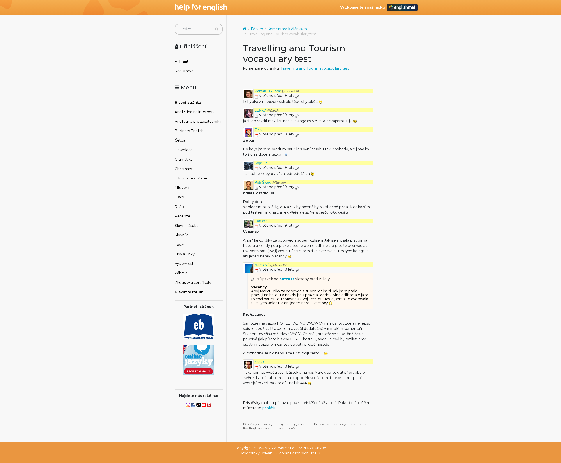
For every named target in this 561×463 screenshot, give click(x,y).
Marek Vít (271, 265)
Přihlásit (181, 61)
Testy (179, 244)
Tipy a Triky (185, 254)
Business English (189, 131)
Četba (180, 140)
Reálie (180, 207)
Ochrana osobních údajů (298, 453)
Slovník (181, 235)
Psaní (179, 197)
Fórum (257, 29)
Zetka (259, 130)
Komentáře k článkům (287, 29)
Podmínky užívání (257, 453)
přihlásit (269, 408)
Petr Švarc (271, 182)
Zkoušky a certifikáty (193, 282)
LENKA (267, 110)
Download (184, 150)
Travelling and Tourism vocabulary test (314, 68)
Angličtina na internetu (195, 112)
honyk (259, 362)
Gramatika (184, 159)
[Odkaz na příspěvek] (253, 279)
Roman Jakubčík (277, 91)
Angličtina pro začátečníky (198, 121)
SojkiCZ (261, 163)
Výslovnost (184, 264)
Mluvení (182, 188)
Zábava (181, 273)
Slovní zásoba (187, 226)
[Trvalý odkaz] (297, 95)
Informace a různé (191, 178)
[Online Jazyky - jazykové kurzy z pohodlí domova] (198, 360)
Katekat (260, 221)
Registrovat (185, 71)
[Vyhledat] (217, 29)
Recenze (182, 216)
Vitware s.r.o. (284, 448)
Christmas (183, 169)
